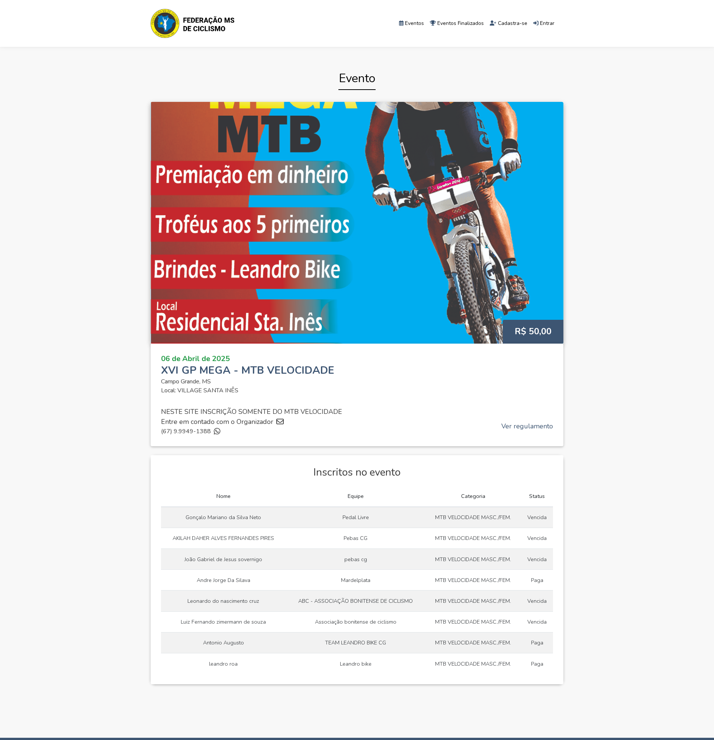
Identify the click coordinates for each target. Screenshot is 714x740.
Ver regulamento (527, 426)
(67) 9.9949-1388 (186, 431)
